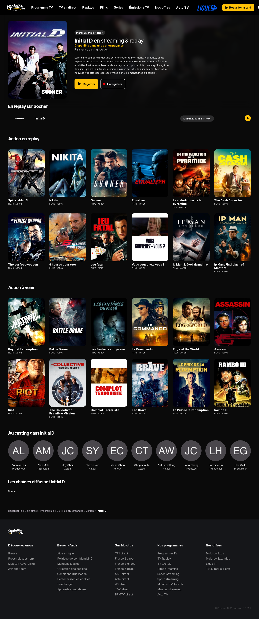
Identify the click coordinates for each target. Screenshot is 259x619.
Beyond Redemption (23, 349)
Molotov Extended (218, 558)
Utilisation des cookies (72, 569)
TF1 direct (121, 553)
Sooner (12, 491)
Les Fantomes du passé (108, 349)
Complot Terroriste (105, 410)
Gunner (96, 200)
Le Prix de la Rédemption (191, 410)
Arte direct (122, 579)
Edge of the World (186, 349)
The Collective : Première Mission (62, 411)
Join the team (17, 569)
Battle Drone (58, 349)
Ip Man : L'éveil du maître (190, 264)
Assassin (220, 349)
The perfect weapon (23, 264)
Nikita (53, 200)
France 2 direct (124, 558)
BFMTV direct (124, 594)
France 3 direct (125, 563)
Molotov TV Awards (170, 584)
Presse (12, 553)
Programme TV (167, 553)
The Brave (139, 410)
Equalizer (138, 200)
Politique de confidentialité (74, 558)
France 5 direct (125, 569)
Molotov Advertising (21, 563)
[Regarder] (248, 118)
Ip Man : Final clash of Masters (229, 266)
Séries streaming (168, 574)
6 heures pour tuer (62, 264)
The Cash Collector (228, 200)
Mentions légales (68, 563)
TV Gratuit (164, 563)
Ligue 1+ (211, 563)
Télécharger (65, 584)
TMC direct (122, 589)
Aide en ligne (65, 553)
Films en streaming (86, 49)
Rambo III (220, 410)
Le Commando (142, 349)
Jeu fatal (97, 264)
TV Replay (164, 558)
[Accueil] (15, 7)
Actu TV (162, 594)
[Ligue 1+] (207, 7)
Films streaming (167, 569)
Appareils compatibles (71, 589)
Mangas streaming (169, 589)
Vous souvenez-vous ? (148, 264)
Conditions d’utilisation (72, 574)
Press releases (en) (21, 558)
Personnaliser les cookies (73, 579)
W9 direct (121, 584)
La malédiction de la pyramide (187, 202)
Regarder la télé (240, 7)
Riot (11, 410)
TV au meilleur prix (218, 569)
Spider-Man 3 (18, 200)
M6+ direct (122, 574)
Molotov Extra (215, 553)
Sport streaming (168, 579)
